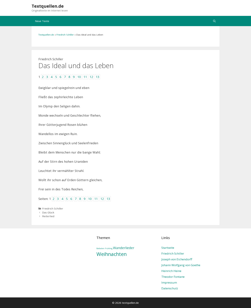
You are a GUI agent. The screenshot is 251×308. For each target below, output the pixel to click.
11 (96, 199)
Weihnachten (111, 254)
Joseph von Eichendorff (176, 259)
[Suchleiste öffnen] (214, 21)
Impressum (169, 282)
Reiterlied (48, 216)
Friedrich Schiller (65, 34)
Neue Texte (42, 21)
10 (90, 199)
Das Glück (48, 212)
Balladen (100, 248)
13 (108, 199)
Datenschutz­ (169, 288)
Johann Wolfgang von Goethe (180, 265)
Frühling (108, 248)
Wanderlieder (123, 248)
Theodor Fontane (173, 277)
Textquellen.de (48, 6)
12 (102, 199)
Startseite (167, 248)
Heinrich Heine (171, 271)
